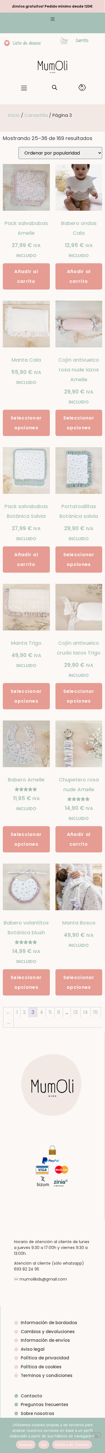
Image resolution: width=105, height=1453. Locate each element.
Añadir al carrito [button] (26, 276)
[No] (96, 1435)
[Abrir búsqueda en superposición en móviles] (54, 87)
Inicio (14, 115)
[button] (52, 20)
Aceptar (26, 1444)
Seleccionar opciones (26, 423)
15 (95, 1012)
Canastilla (36, 115)
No (43, 1444)
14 (85, 1012)
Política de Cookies (72, 1444)
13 (75, 1012)
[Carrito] (64, 40)
